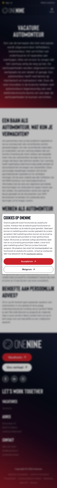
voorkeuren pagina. (34, 254)
